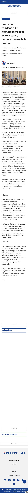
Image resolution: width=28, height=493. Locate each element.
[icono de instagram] (14, 484)
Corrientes (5, 19)
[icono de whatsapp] (18, 480)
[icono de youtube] (5, 480)
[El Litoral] (14, 6)
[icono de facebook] (14, 480)
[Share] (24, 482)
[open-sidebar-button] (2, 6)
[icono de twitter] (9, 480)
